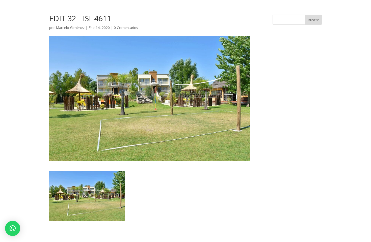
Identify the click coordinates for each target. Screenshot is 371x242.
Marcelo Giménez (70, 27)
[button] (12, 228)
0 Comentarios (126, 27)
